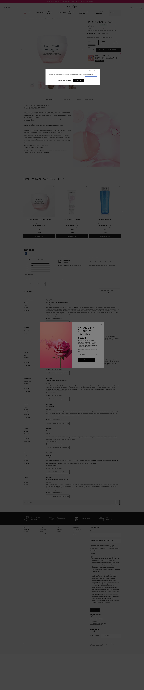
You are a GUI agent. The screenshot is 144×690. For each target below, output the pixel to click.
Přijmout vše (78, 80)
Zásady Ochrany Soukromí (91, 76)
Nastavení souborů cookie (64, 80)
